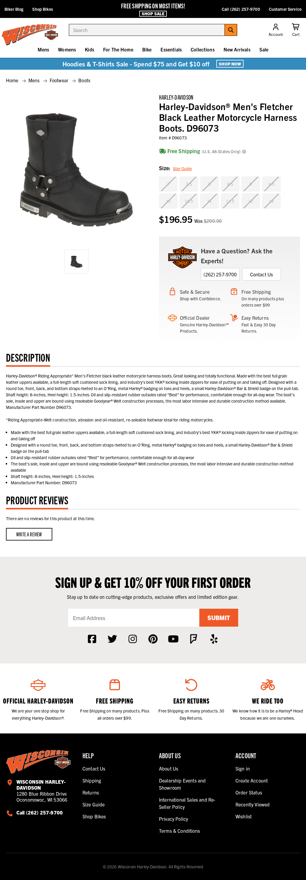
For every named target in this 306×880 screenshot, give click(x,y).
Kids (89, 49)
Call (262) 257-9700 (241, 9)
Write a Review (29, 534)
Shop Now (230, 63)
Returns (90, 792)
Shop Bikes (42, 9)
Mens (43, 49)
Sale (264, 49)
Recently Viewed (252, 804)
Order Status (248, 792)
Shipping (91, 780)
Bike (147, 49)
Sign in (242, 768)
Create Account (251, 780)
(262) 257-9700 (220, 274)
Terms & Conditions (179, 831)
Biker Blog (13, 9)
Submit (218, 617)
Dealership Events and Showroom (182, 784)
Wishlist (243, 816)
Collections (203, 49)
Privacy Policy (173, 819)
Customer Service (285, 9)
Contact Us (261, 274)
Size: (175, 168)
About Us (168, 768)
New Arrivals (237, 49)
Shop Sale (153, 13)
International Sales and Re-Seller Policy (187, 803)
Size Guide (182, 168)
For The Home (118, 49)
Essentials (171, 49)
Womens (67, 49)
